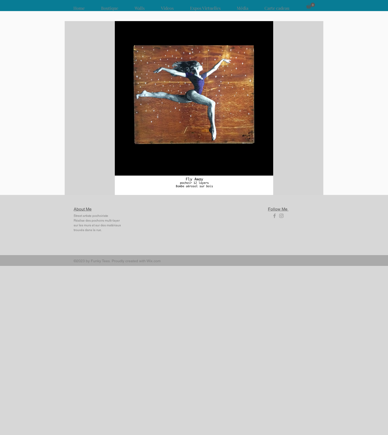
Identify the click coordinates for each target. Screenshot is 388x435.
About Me (83, 209)
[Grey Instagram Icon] (281, 216)
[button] (310, 5)
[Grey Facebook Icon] (274, 216)
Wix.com (153, 261)
